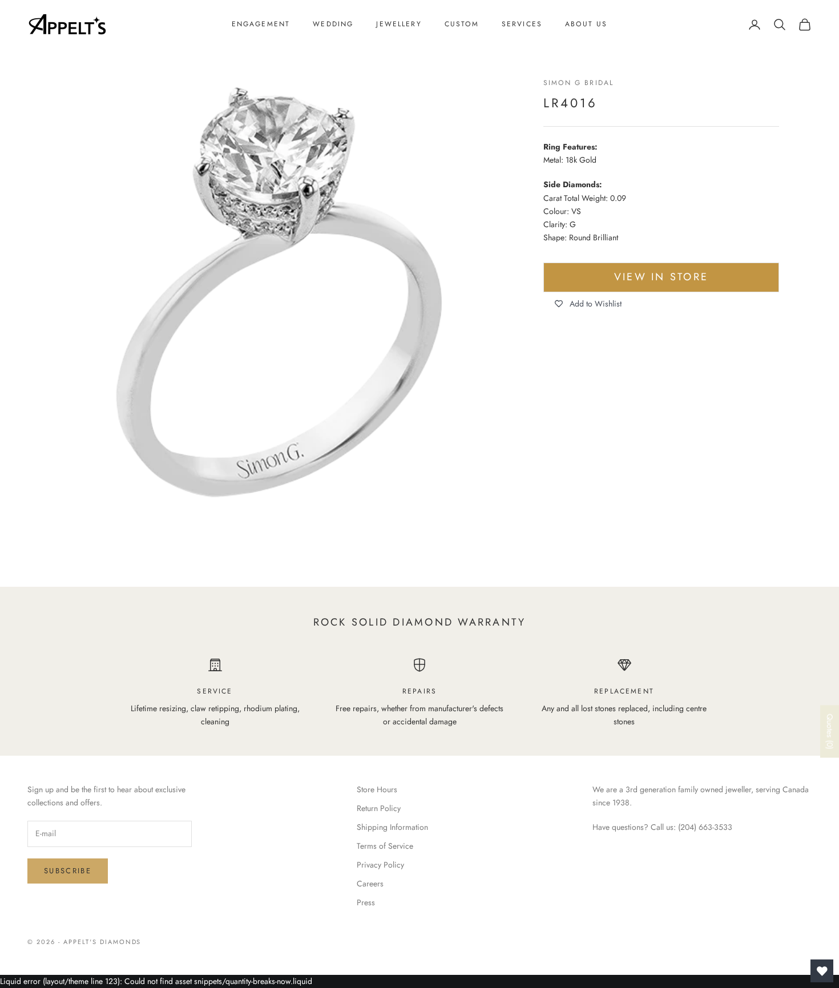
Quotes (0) (830, 731)
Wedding (333, 24)
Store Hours (377, 789)
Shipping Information (392, 827)
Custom (462, 24)
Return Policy (379, 808)
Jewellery (398, 24)
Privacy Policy (380, 864)
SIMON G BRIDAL (578, 83)
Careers (370, 883)
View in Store (661, 277)
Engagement (261, 24)
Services (522, 24)
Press (366, 902)
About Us (586, 24)
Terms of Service (385, 846)
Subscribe (67, 870)
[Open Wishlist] (821, 970)
